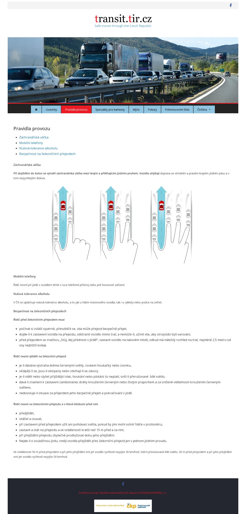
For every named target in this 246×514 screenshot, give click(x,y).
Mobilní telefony (31, 143)
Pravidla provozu (76, 109)
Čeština (202, 109)
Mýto (136, 109)
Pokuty (152, 109)
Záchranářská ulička (33, 137)
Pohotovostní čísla (177, 109)
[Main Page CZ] (36, 109)
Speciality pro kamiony (110, 109)
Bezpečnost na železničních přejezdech (47, 154)
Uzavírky (51, 109)
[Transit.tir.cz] (123, 40)
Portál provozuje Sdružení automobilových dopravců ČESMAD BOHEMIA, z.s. (123, 492)
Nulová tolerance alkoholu (38, 148)
